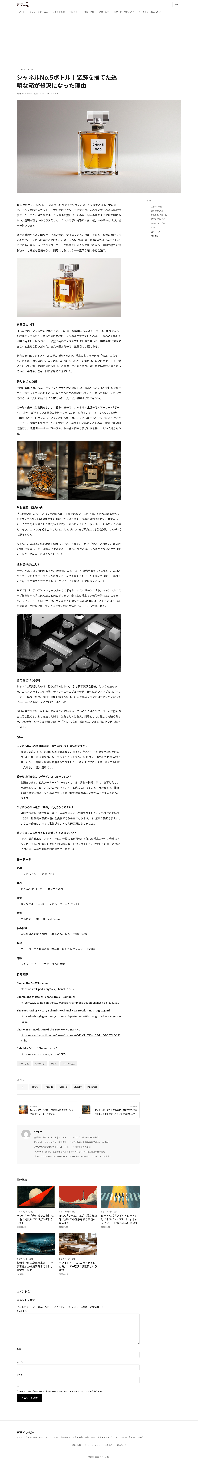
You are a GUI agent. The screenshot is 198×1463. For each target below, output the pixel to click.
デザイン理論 (58, 11)
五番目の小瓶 (156, 206)
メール (20, 1361)
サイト (20, 1374)
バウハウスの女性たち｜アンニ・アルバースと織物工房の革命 (62, 1146)
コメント (22, 1310)
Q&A (153, 227)
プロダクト (74, 11)
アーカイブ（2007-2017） (151, 11)
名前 (19, 1349)
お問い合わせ (121, 1445)
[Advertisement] (104, 45)
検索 (177, 4)
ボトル (54, 1063)
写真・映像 (89, 11)
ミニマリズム (69, 1063)
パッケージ (40, 1063)
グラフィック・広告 (39, 11)
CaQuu (54, 93)
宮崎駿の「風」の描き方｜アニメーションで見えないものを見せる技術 (66, 1137)
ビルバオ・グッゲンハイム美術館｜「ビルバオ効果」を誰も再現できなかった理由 (71, 1142)
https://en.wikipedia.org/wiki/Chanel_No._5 (47, 989)
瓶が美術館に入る (158, 219)
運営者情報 (76, 1445)
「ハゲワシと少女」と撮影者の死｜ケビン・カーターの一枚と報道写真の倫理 (69, 1151)
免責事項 (108, 1445)
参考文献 (154, 236)
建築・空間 (104, 11)
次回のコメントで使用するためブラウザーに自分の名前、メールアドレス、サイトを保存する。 (60, 1391)
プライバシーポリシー (93, 1445)
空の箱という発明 (158, 223)
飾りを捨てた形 (157, 211)
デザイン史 (24, 1063)
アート (22, 11)
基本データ (155, 231)
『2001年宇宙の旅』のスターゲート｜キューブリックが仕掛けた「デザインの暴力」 (73, 1156)
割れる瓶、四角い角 (159, 215)
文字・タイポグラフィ (124, 11)
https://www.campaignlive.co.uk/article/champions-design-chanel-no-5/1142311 (70, 1002)
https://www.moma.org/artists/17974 (43, 1054)
